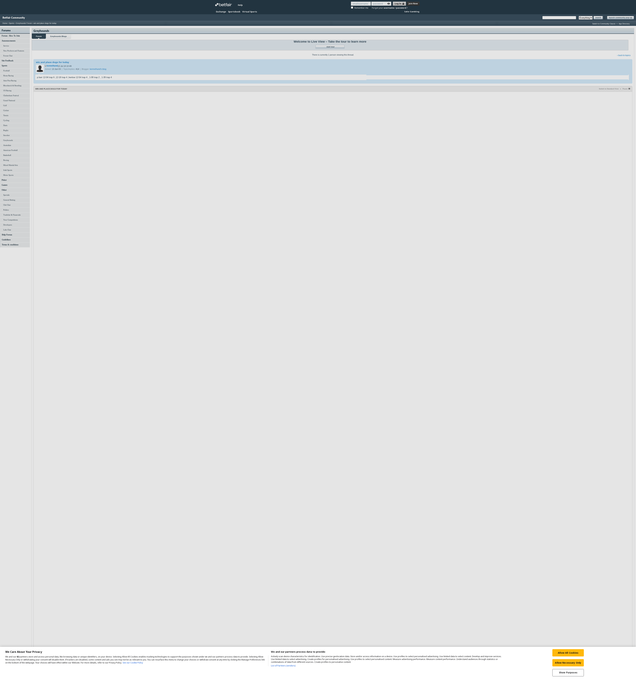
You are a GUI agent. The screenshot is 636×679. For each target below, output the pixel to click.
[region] (318, 663)
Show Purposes (568, 672)
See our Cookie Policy (133, 662)
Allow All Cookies (568, 652)
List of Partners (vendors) (283, 665)
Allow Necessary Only (568, 662)
